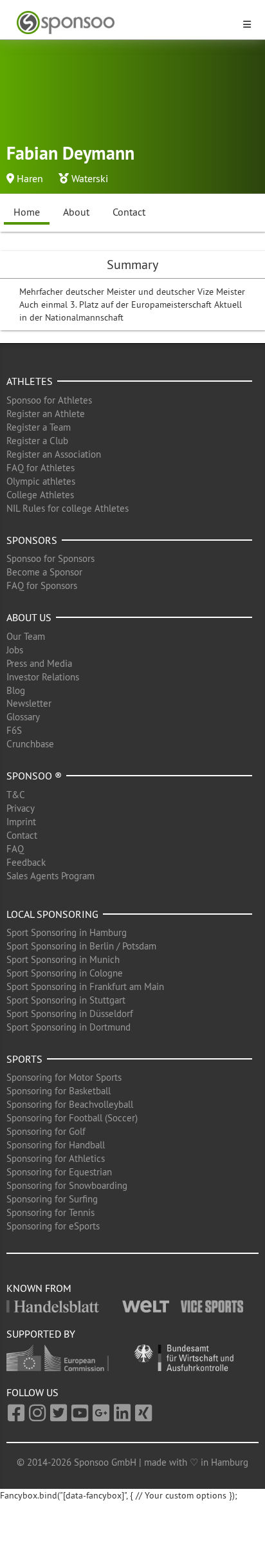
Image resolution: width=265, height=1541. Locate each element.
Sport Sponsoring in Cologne (64, 973)
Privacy (20, 808)
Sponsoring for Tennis (50, 1212)
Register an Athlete (45, 413)
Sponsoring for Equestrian (59, 1172)
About (76, 211)
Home (27, 211)
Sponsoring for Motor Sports (64, 1077)
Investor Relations (42, 677)
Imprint (21, 822)
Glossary (23, 717)
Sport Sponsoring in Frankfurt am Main (85, 986)
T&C (15, 795)
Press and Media (39, 663)
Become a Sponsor (44, 572)
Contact (129, 211)
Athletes (29, 381)
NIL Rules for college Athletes (67, 508)
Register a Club (37, 440)
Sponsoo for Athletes (49, 400)
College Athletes (40, 495)
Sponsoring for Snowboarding (66, 1185)
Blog (15, 690)
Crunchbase (30, 744)
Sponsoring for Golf (46, 1131)
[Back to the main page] (124, 22)
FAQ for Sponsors (41, 585)
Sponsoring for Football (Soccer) (72, 1118)
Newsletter (28, 703)
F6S (14, 730)
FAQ (15, 849)
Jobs (14, 650)
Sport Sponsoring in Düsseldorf (69, 1013)
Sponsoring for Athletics (55, 1158)
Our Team (25, 636)
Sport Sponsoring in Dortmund (68, 1027)
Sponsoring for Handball (55, 1145)
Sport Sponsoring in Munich (63, 959)
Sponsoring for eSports (53, 1226)
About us (28, 617)
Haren (30, 178)
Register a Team (38, 427)
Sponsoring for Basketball (58, 1091)
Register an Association (53, 454)
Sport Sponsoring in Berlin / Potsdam (81, 946)
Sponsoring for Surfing (52, 1199)
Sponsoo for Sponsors (50, 558)
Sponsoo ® (34, 775)
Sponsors (31, 540)
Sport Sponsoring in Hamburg (66, 932)
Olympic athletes (40, 481)
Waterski (89, 178)
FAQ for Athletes (40, 468)
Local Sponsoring (52, 914)
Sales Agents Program (50, 876)
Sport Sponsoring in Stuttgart (65, 1000)
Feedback (26, 862)
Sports (24, 1058)
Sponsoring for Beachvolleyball (69, 1104)
